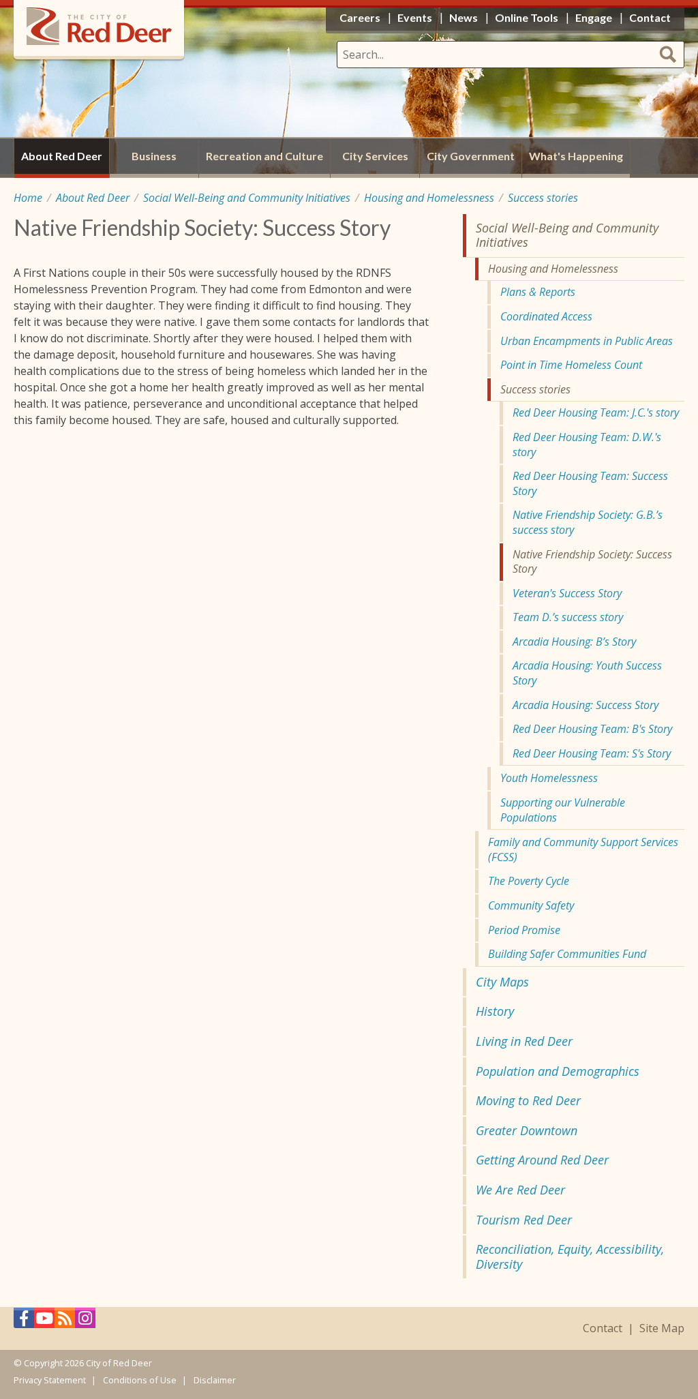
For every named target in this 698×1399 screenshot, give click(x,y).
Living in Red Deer (524, 1041)
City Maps (502, 982)
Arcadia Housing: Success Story (585, 704)
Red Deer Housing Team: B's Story (592, 728)
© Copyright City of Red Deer (83, 1363)
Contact (602, 1328)
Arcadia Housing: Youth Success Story (587, 673)
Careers (359, 17)
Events (414, 17)
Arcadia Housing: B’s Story (574, 641)
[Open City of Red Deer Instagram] (85, 1321)
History (495, 1011)
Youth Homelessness (549, 777)
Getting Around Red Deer (542, 1160)
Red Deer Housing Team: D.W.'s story (587, 445)
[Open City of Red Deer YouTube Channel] (44, 1321)
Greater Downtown (526, 1130)
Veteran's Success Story (567, 593)
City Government (471, 155)
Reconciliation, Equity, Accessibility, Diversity (570, 1256)
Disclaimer (215, 1380)
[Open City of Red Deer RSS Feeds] (65, 1321)
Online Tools (526, 17)
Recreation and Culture (264, 155)
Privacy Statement (50, 1380)
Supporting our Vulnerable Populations (562, 810)
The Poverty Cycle (528, 880)
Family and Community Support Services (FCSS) (583, 849)
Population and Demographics (557, 1071)
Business (154, 155)
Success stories (543, 197)
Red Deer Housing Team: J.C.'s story (596, 412)
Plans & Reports (537, 291)
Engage (593, 17)
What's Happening (576, 155)
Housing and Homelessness (429, 197)
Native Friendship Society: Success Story (592, 562)
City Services (375, 155)
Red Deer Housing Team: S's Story (592, 753)
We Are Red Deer (520, 1190)
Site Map (661, 1328)
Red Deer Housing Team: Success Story (590, 483)
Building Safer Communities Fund (567, 953)
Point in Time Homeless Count (571, 364)
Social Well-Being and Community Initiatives (246, 197)
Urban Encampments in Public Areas (586, 340)
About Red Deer (93, 197)
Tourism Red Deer (524, 1220)
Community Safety (531, 905)
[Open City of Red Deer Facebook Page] (24, 1321)
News (463, 17)
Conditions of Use (140, 1380)
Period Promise (524, 929)
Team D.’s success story (568, 617)
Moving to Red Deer (528, 1100)
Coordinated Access (546, 316)
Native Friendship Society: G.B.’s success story (588, 522)
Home (28, 197)
